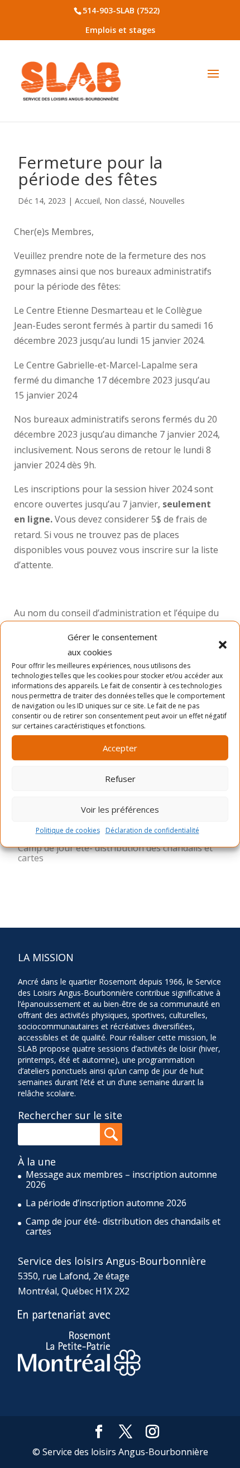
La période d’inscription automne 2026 (106, 1203)
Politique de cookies (68, 831)
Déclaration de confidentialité (152, 831)
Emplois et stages (120, 30)
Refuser (120, 778)
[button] (222, 644)
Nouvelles (167, 200)
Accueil (87, 200)
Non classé (124, 200)
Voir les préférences (120, 809)
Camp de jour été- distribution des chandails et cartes (115, 853)
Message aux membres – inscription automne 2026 (121, 1179)
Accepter (120, 748)
